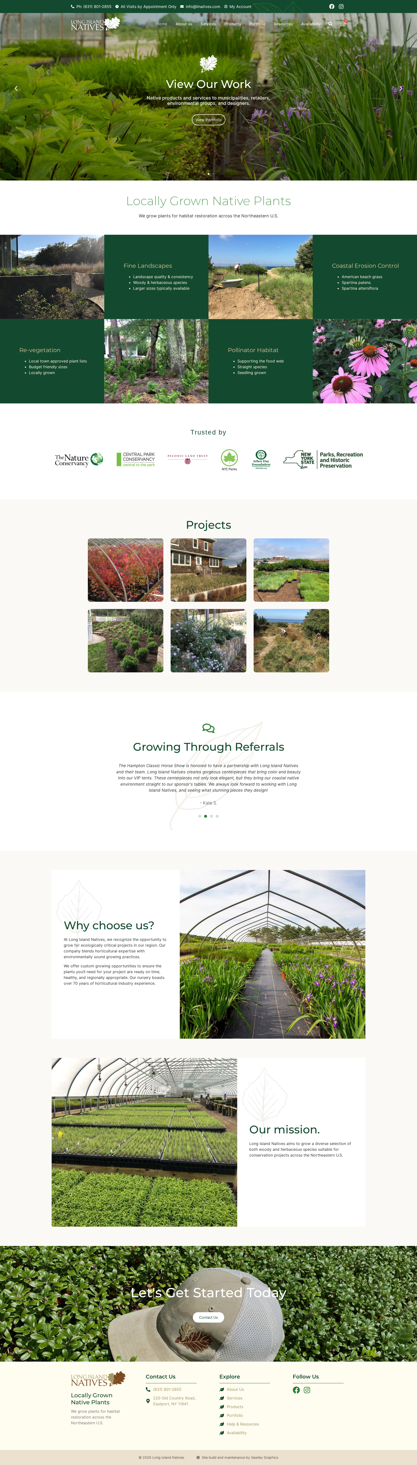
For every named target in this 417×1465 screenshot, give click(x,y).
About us (184, 23)
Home (161, 23)
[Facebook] (332, 6)
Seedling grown (251, 372)
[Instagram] (341, 6)
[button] (330, 24)
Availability (311, 23)
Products (232, 23)
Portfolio (257, 23)
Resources (283, 23)
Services (208, 23)
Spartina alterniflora (360, 288)
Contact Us (208, 1317)
